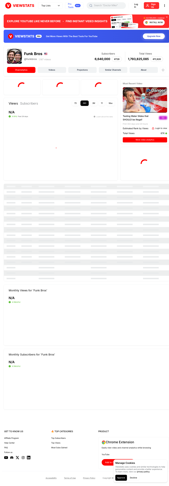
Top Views (55, 443)
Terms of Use (70, 478)
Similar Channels (113, 70)
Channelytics (21, 70)
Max (111, 103)
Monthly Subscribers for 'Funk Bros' (32, 354)
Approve (121, 478)
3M (93, 103)
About (143, 70)
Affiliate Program (11, 438)
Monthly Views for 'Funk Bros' (28, 290)
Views (13, 103)
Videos (52, 70)
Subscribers (29, 103)
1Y (102, 103)
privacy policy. (143, 472)
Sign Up (153, 5)
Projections (82, 70)
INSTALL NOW (156, 22)
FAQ (6, 448)
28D (84, 103)
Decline (133, 478)
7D (75, 103)
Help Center (9, 443)
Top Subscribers (58, 438)
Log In (136, 5)
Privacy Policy (89, 478)
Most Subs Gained (59, 448)
